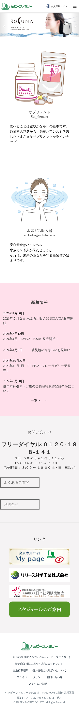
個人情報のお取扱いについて (49, 670)
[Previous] (4, 24)
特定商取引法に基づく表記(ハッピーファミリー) (41, 657)
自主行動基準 (21, 670)
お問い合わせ (54, 677)
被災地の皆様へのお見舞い (50, 350)
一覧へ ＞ (39, 400)
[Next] (75, 24)
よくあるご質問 (16, 482)
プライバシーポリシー (30, 677)
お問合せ (11, 504)
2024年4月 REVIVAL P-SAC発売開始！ (31, 339)
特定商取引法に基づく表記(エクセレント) (39, 663)
